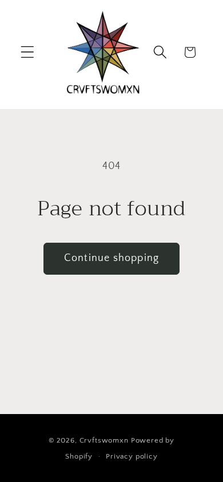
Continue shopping (111, 258)
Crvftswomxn (104, 440)
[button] (28, 52)
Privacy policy (132, 456)
